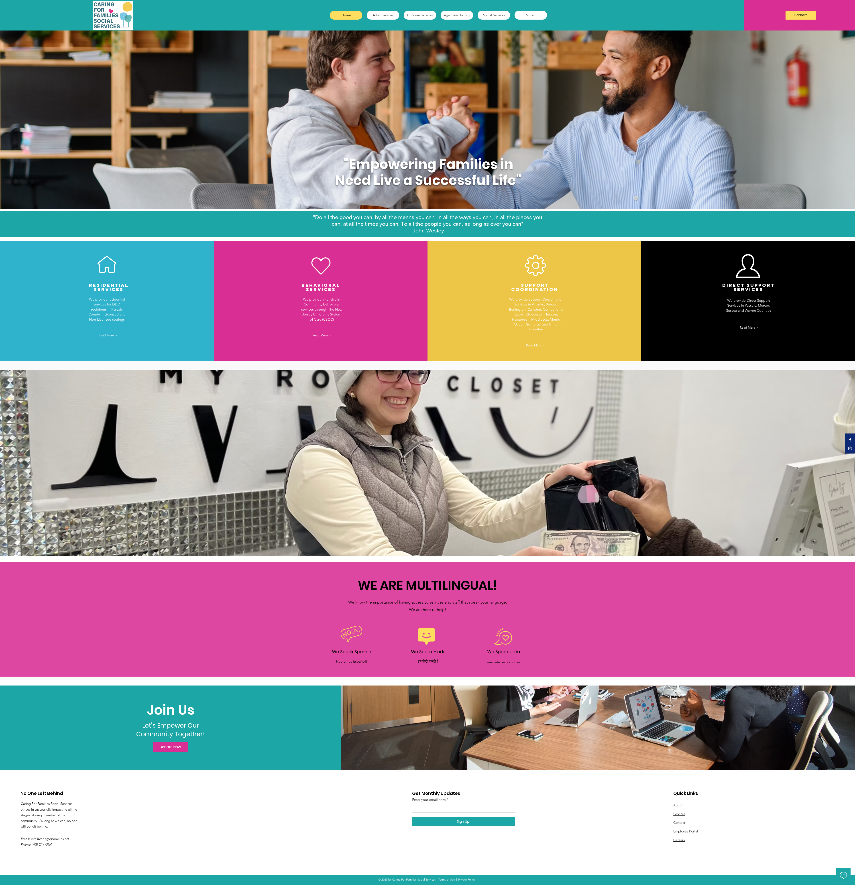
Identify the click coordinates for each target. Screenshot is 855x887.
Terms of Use (446, 879)
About (677, 805)
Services (679, 814)
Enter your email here (429, 800)
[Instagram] (850, 448)
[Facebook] (850, 439)
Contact (679, 822)
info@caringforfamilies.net (50, 839)
